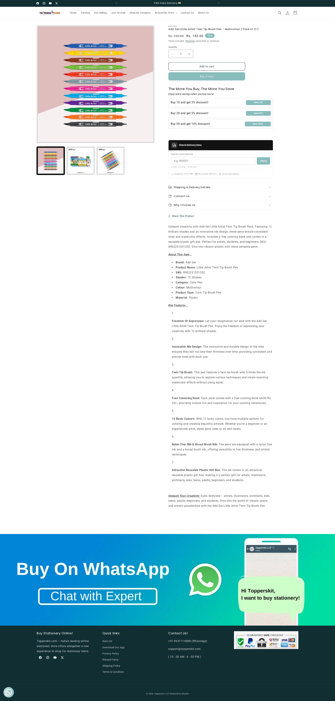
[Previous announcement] (116, 3)
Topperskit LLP (161, 694)
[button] (166, 12)
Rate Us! (107, 641)
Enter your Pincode (182, 154)
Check (263, 161)
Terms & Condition (113, 671)
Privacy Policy (110, 653)
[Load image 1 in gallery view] (51, 161)
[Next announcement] (218, 3)
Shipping (190, 41)
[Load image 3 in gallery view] (110, 161)
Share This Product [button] (183, 216)
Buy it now (207, 76)
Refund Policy (110, 659)
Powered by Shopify (179, 694)
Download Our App (113, 647)
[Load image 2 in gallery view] (80, 161)
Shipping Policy (111, 665)
